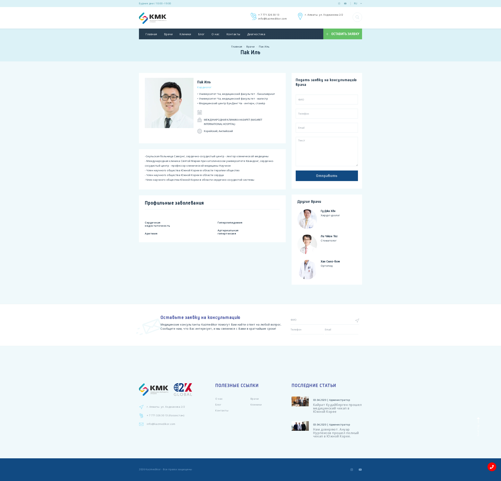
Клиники (185, 34)
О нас (216, 34)
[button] (357, 17)
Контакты (233, 34)
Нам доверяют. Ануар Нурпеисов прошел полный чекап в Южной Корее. (336, 432)
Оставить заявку (345, 34)
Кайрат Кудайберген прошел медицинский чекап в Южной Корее (337, 408)
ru (355, 3)
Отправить (326, 176)
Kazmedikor (153, 469)
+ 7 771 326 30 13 (268, 14)
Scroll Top (477, 430)
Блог (201, 34)
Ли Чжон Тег (329, 236)
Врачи (168, 34)
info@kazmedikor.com (272, 18)
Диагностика (256, 34)
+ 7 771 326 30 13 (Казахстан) (165, 415)
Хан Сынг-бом (330, 261)
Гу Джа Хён (328, 211)
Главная (151, 34)
